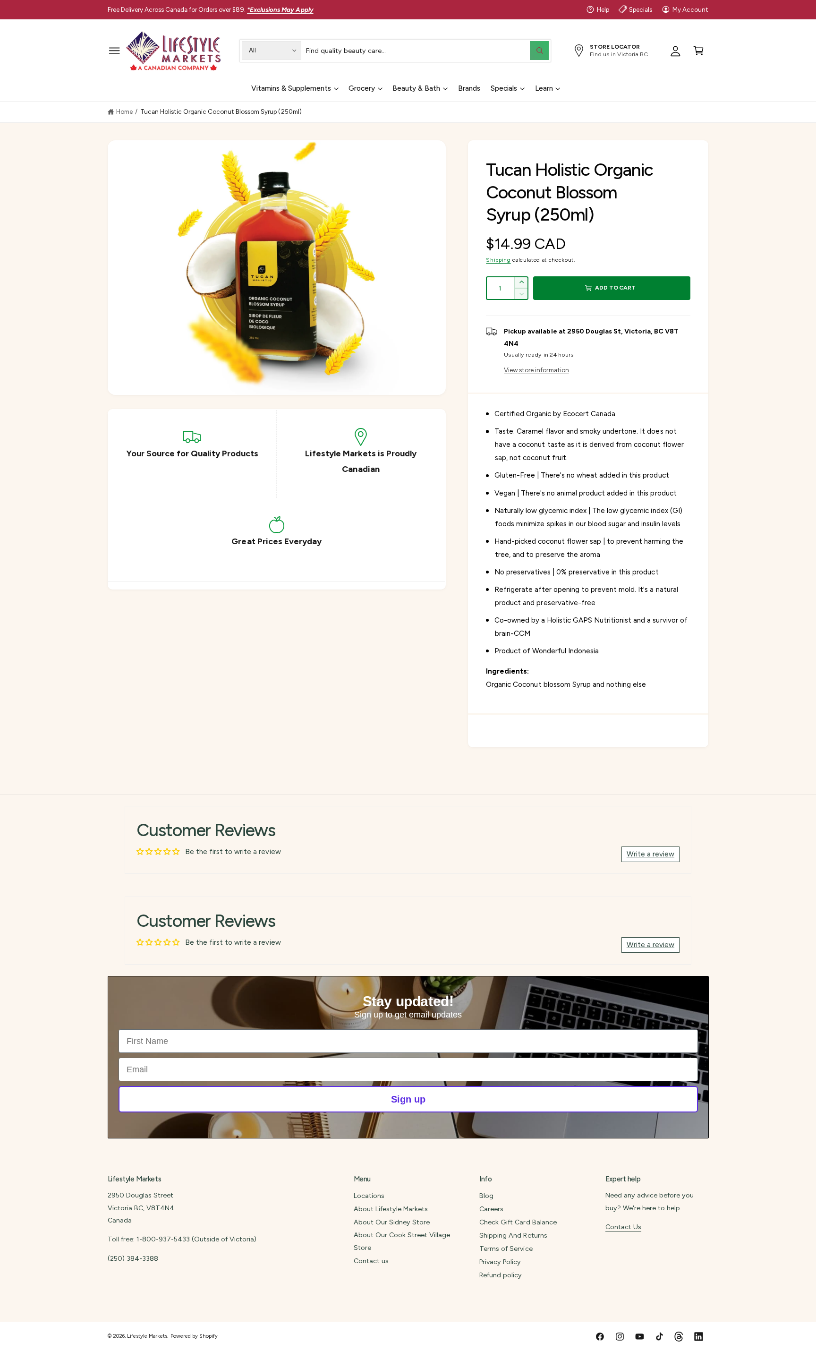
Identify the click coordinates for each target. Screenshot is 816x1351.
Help (603, 9)
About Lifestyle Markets (391, 1209)
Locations (369, 1195)
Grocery (361, 88)
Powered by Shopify (194, 1336)
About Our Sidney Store (392, 1222)
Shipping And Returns (513, 1235)
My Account (690, 9)
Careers (491, 1209)
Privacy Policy (500, 1261)
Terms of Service (505, 1248)
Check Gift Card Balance (517, 1222)
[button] (114, 50)
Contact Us (623, 1227)
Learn (544, 88)
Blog (486, 1195)
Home (124, 111)
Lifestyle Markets (147, 1336)
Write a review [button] (650, 854)
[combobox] (427, 50)
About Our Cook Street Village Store (402, 1241)
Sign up (408, 1099)
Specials (640, 9)
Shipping (498, 260)
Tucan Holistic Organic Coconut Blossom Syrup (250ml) (221, 111)
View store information (536, 370)
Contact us (371, 1261)
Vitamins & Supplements (291, 88)
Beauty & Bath (416, 88)
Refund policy (500, 1275)
